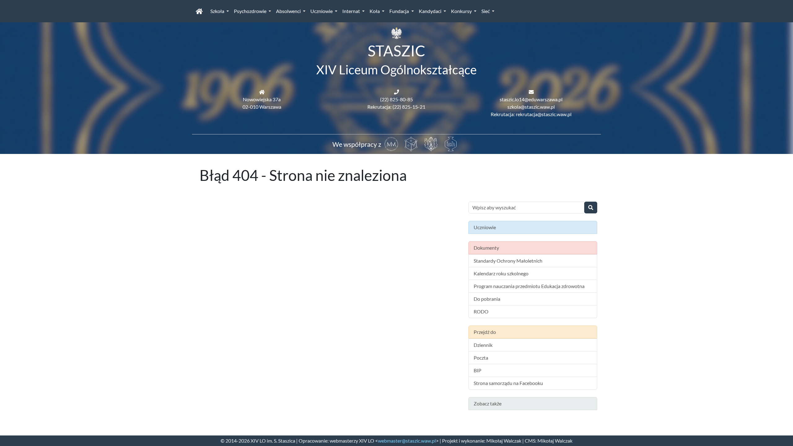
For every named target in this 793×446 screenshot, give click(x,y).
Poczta (481, 358)
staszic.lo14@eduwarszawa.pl (531, 99)
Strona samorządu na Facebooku (508, 383)
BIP (477, 370)
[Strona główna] (199, 11)
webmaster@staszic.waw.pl (407, 441)
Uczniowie (322, 11)
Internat (351, 11)
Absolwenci (289, 11)
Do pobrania (487, 299)
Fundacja (399, 11)
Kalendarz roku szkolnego (501, 273)
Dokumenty (486, 248)
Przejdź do (485, 332)
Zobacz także (488, 403)
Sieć (486, 11)
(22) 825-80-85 (396, 99)
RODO (481, 311)
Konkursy (462, 11)
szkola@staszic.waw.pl (531, 107)
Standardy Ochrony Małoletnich (508, 261)
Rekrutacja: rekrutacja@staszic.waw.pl (531, 114)
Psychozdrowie (250, 11)
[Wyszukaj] (590, 207)
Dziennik (483, 345)
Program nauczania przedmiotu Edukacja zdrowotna (529, 286)
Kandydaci (430, 11)
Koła (375, 11)
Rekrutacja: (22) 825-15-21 (396, 107)
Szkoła (217, 11)
